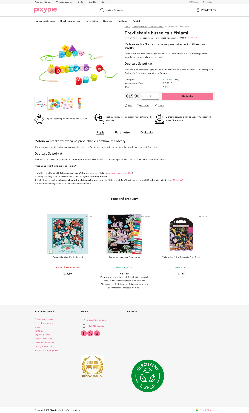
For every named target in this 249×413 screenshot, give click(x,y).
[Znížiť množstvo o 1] (144, 96)
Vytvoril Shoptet (207, 410)
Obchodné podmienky (45, 342)
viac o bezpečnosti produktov (118, 173)
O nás (80, 2)
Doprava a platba (42, 334)
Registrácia (207, 2)
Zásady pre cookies (43, 346)
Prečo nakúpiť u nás (43, 2)
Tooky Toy (192, 37)
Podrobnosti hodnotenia (166, 37)
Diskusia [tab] (146, 132)
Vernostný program (64, 2)
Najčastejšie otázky (43, 338)
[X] (90, 333)
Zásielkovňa (178, 180)
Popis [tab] (100, 132)
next (212, 255)
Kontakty (92, 2)
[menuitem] (44, 21)
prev (37, 255)
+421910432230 (95, 326)
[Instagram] (97, 333)
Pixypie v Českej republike (47, 350)
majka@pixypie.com (96, 320)
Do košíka (187, 96)
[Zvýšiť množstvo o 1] (157, 96)
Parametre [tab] (122, 132)
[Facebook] (84, 333)
